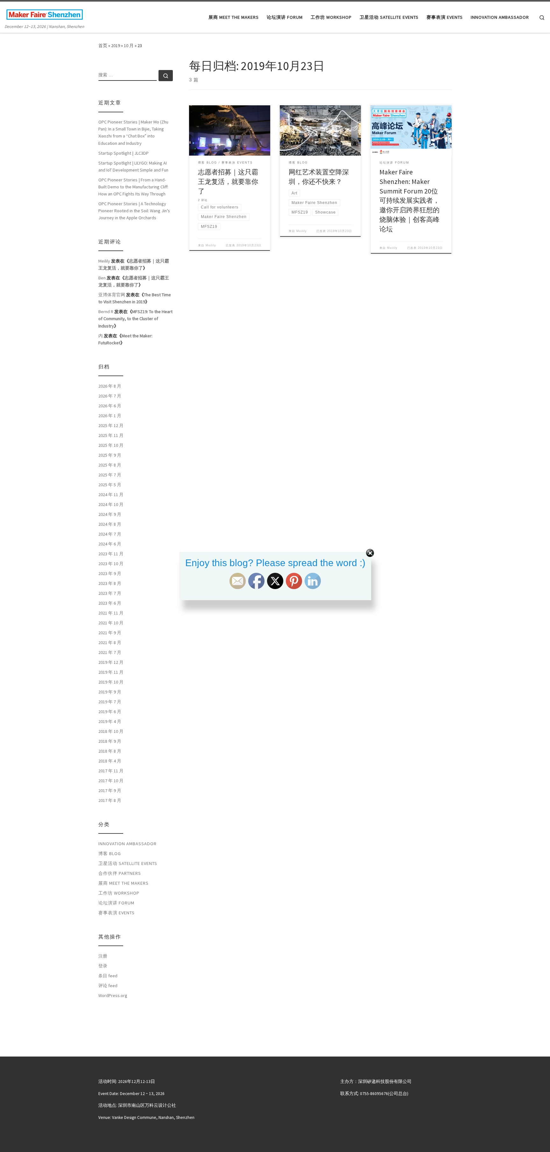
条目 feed (107, 976)
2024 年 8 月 (109, 524)
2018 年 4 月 (109, 761)
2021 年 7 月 (109, 652)
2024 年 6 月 (109, 544)
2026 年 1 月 (109, 415)
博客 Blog (109, 853)
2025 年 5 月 (109, 485)
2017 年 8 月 (109, 800)
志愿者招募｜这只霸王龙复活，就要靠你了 (228, 181)
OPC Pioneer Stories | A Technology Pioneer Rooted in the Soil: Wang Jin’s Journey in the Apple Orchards (134, 211)
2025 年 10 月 (110, 445)
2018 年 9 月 (109, 741)
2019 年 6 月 (109, 711)
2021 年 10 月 (110, 623)
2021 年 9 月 (109, 633)
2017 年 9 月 (109, 790)
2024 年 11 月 (110, 494)
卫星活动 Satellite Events (127, 863)
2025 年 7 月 (109, 475)
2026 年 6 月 (109, 406)
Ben (102, 278)
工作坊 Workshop (118, 893)
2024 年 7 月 (109, 534)
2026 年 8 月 (109, 386)
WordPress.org (112, 995)
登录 (102, 966)
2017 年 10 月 (110, 780)
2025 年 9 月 (109, 455)
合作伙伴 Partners (119, 873)
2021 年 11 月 (110, 613)
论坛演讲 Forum (116, 903)
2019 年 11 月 (110, 672)
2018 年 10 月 (110, 731)
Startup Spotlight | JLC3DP (123, 153)
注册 (102, 956)
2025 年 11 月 (110, 435)
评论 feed (107, 985)
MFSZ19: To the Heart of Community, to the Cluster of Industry (135, 318)
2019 (115, 45)
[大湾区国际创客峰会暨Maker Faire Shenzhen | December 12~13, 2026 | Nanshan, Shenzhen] (44, 13)
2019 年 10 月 (110, 682)
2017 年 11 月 (110, 771)
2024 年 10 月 (110, 504)
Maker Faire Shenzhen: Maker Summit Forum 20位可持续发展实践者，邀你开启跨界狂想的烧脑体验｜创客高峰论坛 (409, 201)
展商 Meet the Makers (123, 883)
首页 (102, 45)
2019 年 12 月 (110, 662)
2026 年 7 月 (109, 396)
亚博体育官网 (111, 295)
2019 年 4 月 (109, 721)
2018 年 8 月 (109, 751)
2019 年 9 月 (109, 692)
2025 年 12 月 (110, 425)
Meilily (211, 245)
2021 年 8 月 (109, 642)
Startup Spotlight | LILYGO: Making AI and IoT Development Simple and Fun (133, 166)
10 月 (129, 45)
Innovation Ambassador (127, 843)
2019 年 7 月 (109, 702)
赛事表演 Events (116, 913)
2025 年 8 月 (109, 465)
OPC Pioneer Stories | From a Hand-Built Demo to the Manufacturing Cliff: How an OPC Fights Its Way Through (133, 187)
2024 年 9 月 (109, 514)
